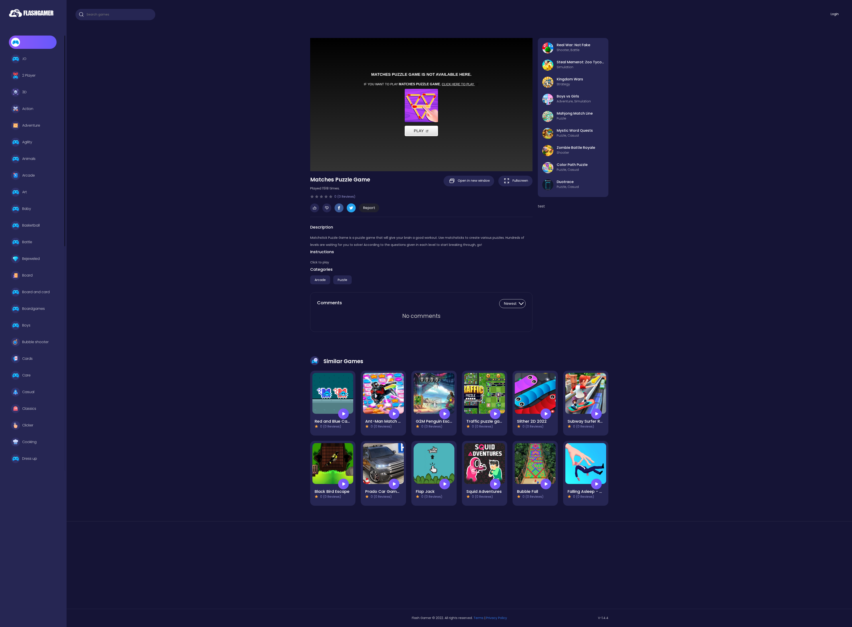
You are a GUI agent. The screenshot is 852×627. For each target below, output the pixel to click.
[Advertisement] (358, 567)
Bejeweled (31, 258)
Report (369, 207)
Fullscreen (520, 180)
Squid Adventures (484, 491)
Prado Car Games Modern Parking (399, 491)
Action (27, 108)
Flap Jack (425, 491)
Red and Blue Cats (333, 421)
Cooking (29, 441)
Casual (28, 391)
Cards (27, 358)
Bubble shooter (35, 341)
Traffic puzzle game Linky (491, 421)
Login (835, 14)
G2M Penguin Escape (436, 421)
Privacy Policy (496, 618)
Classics (29, 408)
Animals (29, 158)
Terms (478, 618)
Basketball (31, 225)
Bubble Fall (527, 491)
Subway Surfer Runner (589, 421)
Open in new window (473, 180)
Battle (27, 242)
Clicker (27, 425)
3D (24, 92)
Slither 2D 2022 (532, 421)
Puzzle (342, 280)
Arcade (28, 175)
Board (27, 275)
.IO (24, 58)
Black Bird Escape (332, 491)
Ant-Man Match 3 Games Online (397, 421)
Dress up (29, 458)
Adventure (31, 125)
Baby (26, 208)
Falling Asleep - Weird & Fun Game (602, 491)
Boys (26, 325)
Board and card (36, 292)
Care (26, 375)
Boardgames (33, 308)
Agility (27, 142)
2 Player (29, 75)
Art (24, 192)
